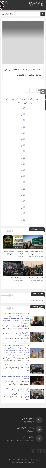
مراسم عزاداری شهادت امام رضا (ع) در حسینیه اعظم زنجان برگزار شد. (16, 382)
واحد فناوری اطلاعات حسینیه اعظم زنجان (23, 463)
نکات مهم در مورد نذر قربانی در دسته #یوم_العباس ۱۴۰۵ (34, 278)
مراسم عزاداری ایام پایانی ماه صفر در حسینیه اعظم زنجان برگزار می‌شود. (13, 253)
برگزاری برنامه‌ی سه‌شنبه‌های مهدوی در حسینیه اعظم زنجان (16, 339)
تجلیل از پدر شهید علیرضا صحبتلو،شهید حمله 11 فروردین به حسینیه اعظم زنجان (15, 327)
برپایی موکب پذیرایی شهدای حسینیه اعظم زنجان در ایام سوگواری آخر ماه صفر (16, 396)
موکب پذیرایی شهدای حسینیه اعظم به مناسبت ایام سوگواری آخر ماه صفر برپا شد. (15, 367)
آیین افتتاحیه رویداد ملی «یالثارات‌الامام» (15, 278)
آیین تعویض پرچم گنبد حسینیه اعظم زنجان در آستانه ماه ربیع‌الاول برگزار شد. (15, 359)
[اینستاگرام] (42, 451)
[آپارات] (33, 451)
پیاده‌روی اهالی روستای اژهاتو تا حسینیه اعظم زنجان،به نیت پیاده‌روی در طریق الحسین (34, 253)
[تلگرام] (38, 451)
